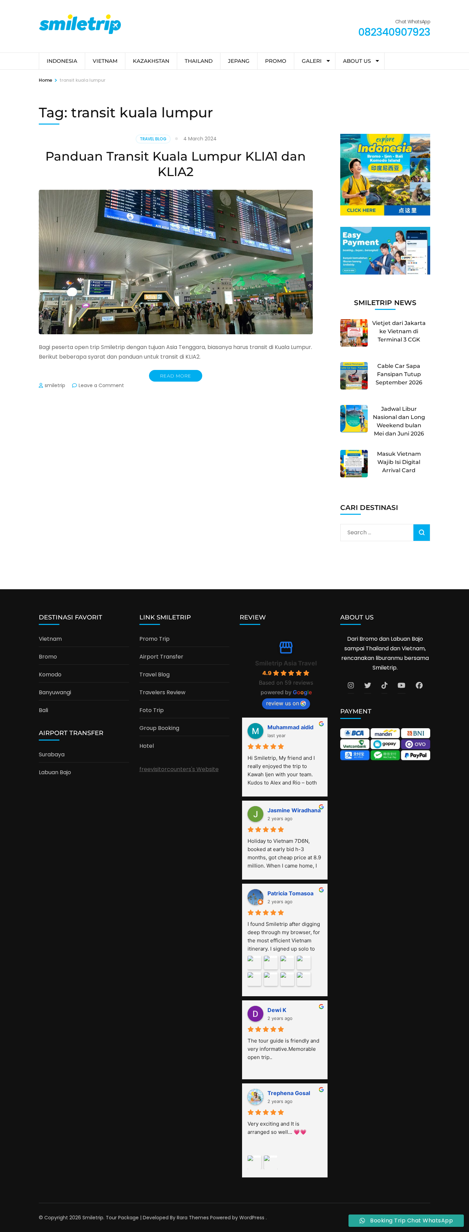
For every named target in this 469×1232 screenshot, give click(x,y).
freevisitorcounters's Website (179, 769)
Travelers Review (162, 692)
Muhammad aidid (290, 727)
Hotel (146, 746)
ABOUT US (357, 61)
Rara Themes (193, 1217)
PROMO (275, 61)
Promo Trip (154, 639)
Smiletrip (92, 1217)
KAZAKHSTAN (151, 61)
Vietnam (50, 639)
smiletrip (55, 385)
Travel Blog (153, 139)
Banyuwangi (55, 692)
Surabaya (52, 754)
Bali (43, 710)
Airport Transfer (161, 657)
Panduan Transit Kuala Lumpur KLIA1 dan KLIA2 (175, 164)
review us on (282, 703)
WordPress (251, 1217)
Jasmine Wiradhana (294, 810)
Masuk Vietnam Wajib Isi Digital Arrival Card (399, 462)
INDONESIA (62, 61)
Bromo (48, 657)
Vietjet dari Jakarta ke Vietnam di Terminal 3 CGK (399, 331)
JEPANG (239, 61)
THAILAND (199, 61)
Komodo (50, 674)
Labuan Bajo (55, 772)
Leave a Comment (101, 385)
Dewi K (276, 1010)
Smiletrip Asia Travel (286, 663)
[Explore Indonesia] (385, 214)
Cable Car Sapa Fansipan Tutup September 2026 (399, 374)
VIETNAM (105, 61)
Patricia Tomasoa (290, 893)
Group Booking (159, 728)
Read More (175, 376)
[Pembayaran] (385, 273)
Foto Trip (151, 710)
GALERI (312, 61)
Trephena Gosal (288, 1093)
